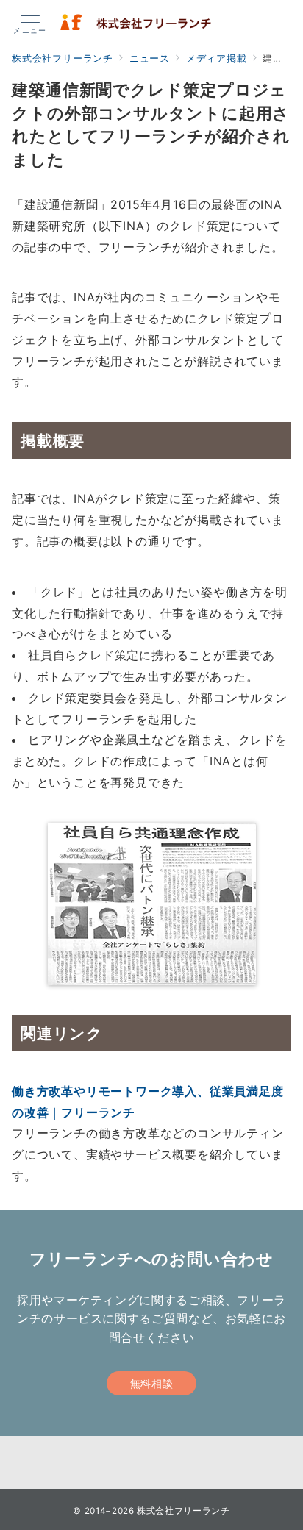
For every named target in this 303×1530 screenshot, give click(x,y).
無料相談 (151, 1383)
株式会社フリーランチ (183, 1511)
